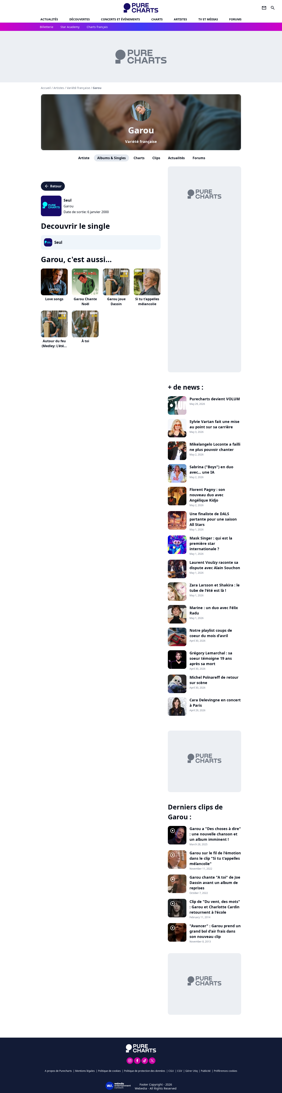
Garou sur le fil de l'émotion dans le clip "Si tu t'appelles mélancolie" (215, 858)
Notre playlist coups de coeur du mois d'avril (211, 633)
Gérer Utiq (191, 1071)
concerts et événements (120, 19)
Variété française (141, 141)
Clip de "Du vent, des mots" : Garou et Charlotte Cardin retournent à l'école (215, 907)
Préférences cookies (225, 1071)
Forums (199, 158)
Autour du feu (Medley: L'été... (54, 343)
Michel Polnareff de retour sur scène (214, 680)
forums (235, 19)
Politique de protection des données (144, 1071)
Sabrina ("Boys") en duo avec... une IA (211, 469)
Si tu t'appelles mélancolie (147, 301)
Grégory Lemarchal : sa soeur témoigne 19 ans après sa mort (211, 658)
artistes (180, 19)
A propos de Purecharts (58, 1071)
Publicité (206, 1071)
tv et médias (208, 19)
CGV (179, 1071)
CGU (171, 1071)
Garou (141, 130)
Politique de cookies (109, 1071)
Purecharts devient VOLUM (215, 398)
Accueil (46, 88)
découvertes (79, 19)
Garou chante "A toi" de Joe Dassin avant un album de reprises (215, 882)
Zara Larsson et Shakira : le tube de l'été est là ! (215, 588)
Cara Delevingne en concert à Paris (215, 702)
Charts (157, 19)
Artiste (83, 158)
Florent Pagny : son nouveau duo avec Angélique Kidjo (207, 495)
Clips (156, 158)
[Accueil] (141, 8)
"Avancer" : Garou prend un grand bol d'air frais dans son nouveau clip (215, 931)
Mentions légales (85, 1071)
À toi (85, 341)
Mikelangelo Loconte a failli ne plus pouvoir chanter (215, 447)
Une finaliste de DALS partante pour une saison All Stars (213, 519)
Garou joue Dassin (116, 301)
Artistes (58, 88)
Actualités (49, 19)
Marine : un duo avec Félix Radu (214, 610)
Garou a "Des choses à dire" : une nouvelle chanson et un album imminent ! (215, 834)
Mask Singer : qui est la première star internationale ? (211, 543)
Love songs (54, 299)
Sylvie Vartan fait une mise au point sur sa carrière (214, 424)
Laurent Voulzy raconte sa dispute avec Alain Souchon (215, 565)
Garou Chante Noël (85, 301)
